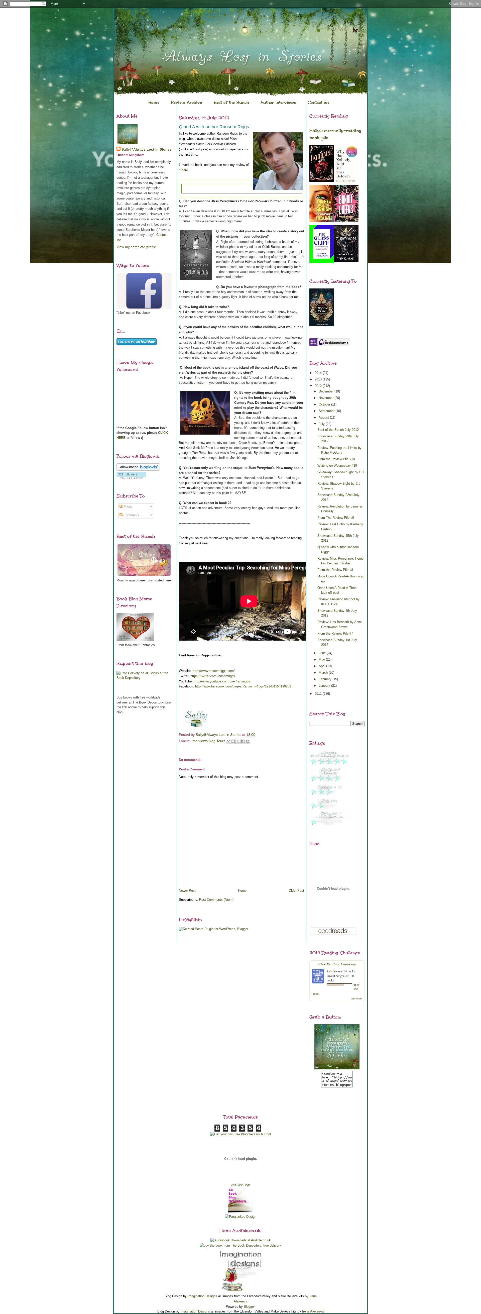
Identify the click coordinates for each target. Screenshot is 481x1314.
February (325, 679)
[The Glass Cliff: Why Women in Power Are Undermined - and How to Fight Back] (321, 262)
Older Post (296, 890)
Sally (330, 971)
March (324, 672)
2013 (319, 379)
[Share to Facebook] (242, 741)
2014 (319, 373)
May (322, 659)
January (325, 685)
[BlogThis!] (233, 741)
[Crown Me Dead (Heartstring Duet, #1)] (346, 261)
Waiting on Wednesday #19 (337, 465)
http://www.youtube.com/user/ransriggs (222, 681)
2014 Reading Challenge (337, 963)
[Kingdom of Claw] (321, 325)
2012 (319, 386)
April (322, 666)
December (326, 391)
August (324, 417)
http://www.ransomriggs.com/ (214, 671)
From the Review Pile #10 (336, 459)
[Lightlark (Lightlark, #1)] (321, 180)
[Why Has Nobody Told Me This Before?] (346, 183)
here (185, 170)
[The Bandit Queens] (346, 220)
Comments (131, 515)
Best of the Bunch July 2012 (338, 430)
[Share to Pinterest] (247, 741)
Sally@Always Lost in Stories (147, 149)
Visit (240, 1184)
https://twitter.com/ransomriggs (212, 676)
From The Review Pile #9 (335, 518)
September (327, 411)
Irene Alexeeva (313, 1311)
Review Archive (186, 102)
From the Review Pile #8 (335, 570)
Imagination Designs (202, 1296)
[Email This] (228, 741)
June (323, 653)
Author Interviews (278, 102)
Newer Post (187, 890)
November (326, 398)
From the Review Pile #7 (335, 633)
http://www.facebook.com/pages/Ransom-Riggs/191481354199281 (243, 686)
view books (356, 998)
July (322, 424)
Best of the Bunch (231, 102)
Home (153, 102)
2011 (319, 693)
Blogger (249, 1306)
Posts (127, 507)
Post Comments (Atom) (216, 899)
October (325, 404)
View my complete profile (136, 247)
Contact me (318, 102)
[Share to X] (238, 741)
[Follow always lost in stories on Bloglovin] (138, 469)
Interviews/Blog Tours (208, 741)
